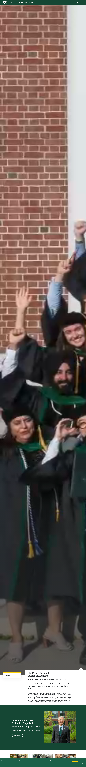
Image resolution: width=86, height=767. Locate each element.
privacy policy (75, 760)
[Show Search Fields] (77, 2)
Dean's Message (17, 735)
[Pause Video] (81, 670)
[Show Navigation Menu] (81, 2)
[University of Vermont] (6, 4)
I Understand (80, 763)
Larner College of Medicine (25, 2)
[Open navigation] (19, 675)
